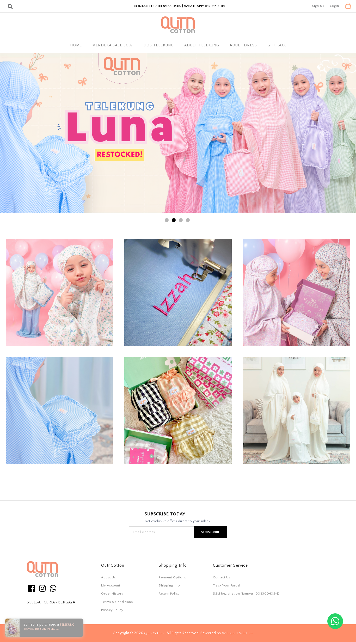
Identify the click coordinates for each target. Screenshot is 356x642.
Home (76, 45)
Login (334, 6)
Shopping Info (173, 565)
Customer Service (230, 565)
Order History (112, 593)
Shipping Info (169, 585)
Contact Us (221, 577)
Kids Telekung (158, 45)
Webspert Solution (237, 633)
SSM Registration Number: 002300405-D (246, 593)
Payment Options (172, 577)
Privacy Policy (112, 610)
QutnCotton (112, 565)
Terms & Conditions (117, 602)
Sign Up (318, 6)
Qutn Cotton (154, 633)
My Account (110, 585)
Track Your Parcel (226, 585)
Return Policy (169, 593)
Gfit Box (276, 45)
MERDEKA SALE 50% (112, 45)
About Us (108, 577)
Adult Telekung (201, 45)
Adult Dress (243, 45)
